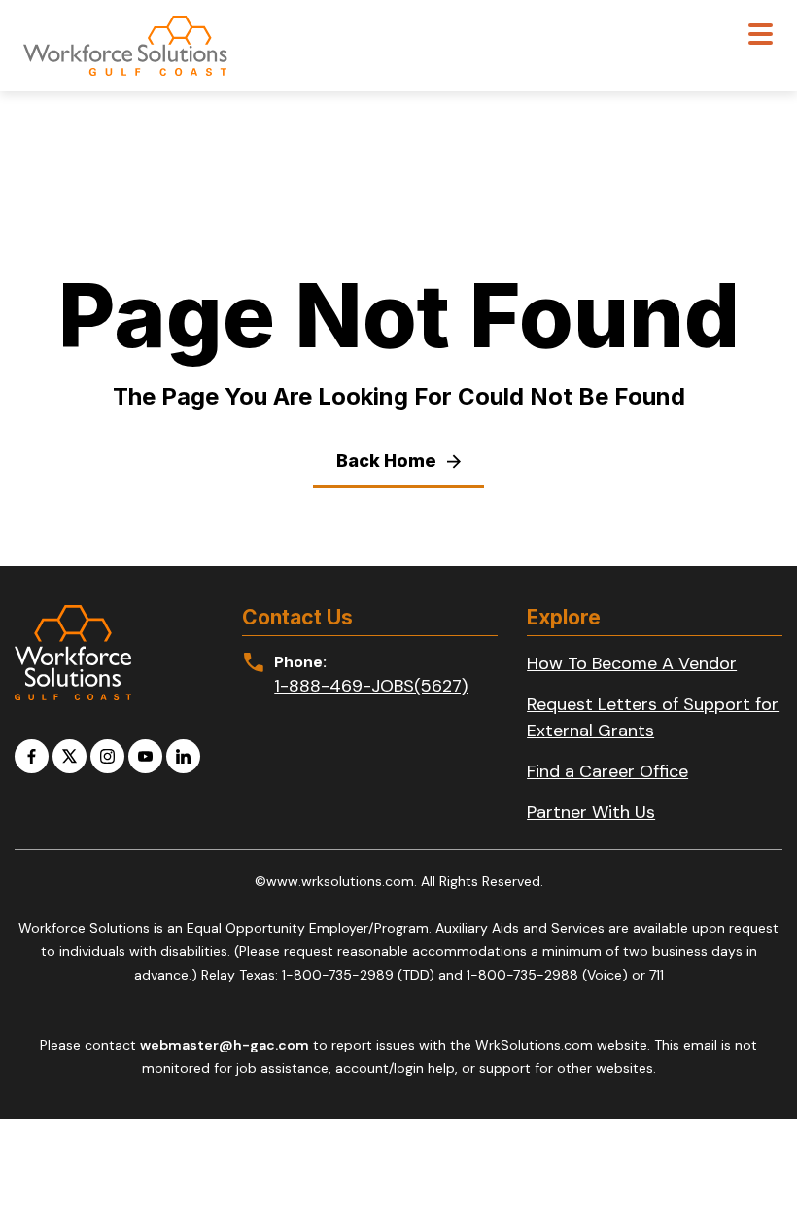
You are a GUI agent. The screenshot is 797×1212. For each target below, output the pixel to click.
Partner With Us (591, 812)
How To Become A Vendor (632, 663)
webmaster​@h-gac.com (224, 1044)
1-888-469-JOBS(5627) (371, 685)
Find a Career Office (607, 771)
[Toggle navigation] (760, 36)
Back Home (388, 460)
